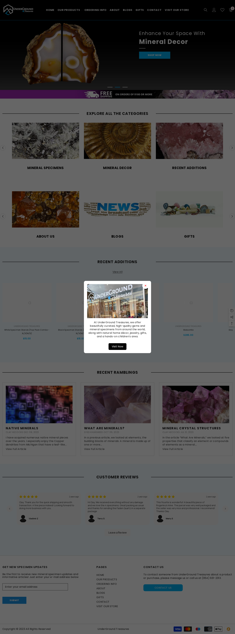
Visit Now (117, 346)
